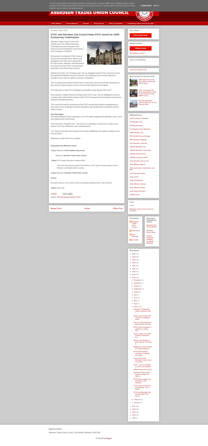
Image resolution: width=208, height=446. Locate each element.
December (137, 280)
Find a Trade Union (140, 35)
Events (72, 197)
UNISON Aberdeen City (138, 147)
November (137, 283)
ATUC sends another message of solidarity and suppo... (141, 353)
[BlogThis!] (65, 194)
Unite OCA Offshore (136, 180)
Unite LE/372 (134, 177)
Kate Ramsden (135, 235)
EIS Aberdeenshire (136, 125)
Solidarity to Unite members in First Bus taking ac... (142, 347)
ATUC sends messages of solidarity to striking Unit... (142, 329)
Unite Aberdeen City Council (139, 161)
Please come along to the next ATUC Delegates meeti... (142, 317)
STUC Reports (99, 23)
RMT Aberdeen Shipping (138, 139)
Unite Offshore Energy (137, 187)
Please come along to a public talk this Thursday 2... (142, 342)
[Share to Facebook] (69, 194)
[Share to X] (67, 194)
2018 (134, 277)
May (135, 301)
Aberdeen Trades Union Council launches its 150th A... (141, 374)
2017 (134, 406)
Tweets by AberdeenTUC (138, 70)
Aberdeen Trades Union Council (135, 224)
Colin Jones (136, 230)
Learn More (146, 6)
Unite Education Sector (137, 173)
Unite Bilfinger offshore (137, 164)
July (135, 295)
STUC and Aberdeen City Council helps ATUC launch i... (142, 394)
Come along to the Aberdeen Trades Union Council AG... (142, 360)
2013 (134, 418)
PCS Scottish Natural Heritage (140, 136)
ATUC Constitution (116, 23)
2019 (134, 274)
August (136, 292)
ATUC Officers (56, 23)
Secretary (135, 240)
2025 (134, 257)
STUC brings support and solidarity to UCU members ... (142, 381)
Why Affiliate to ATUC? (137, 53)
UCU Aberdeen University (138, 143)
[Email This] (63, 194)
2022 (134, 265)
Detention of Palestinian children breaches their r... (142, 311)
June (136, 298)
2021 (134, 269)
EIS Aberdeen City (136, 122)
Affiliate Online (140, 48)
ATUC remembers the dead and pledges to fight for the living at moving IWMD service (147, 92)
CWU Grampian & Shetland (139, 118)
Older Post (118, 208)
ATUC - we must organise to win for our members (142, 365)
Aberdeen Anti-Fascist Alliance (151, 226)
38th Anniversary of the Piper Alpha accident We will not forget (147, 81)
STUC (78, 197)
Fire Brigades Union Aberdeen (140, 129)
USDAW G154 (134, 194)
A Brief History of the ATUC (142, 369)
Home (87, 208)
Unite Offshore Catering (138, 184)
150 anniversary (63, 197)
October (137, 286)
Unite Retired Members (138, 191)
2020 (134, 271)
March (136, 306)
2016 (134, 409)
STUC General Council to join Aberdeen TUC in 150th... (142, 387)
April (135, 304)
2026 (134, 254)
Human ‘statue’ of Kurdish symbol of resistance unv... (142, 335)
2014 (134, 415)
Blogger (109, 438)
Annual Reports (72, 23)
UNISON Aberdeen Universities (140, 150)
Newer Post (56, 208)
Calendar (86, 23)
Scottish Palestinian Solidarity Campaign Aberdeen (150, 239)
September (138, 289)
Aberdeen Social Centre (151, 231)
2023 (134, 263)
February (137, 399)
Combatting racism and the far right (140, 23)
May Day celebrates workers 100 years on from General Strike (148, 102)
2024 (134, 260)
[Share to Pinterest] (72, 194)
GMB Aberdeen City (136, 132)
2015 (134, 412)
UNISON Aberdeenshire (138, 154)
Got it (156, 6)
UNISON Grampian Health (139, 157)
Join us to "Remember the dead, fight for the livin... (142, 323)
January (137, 402)
